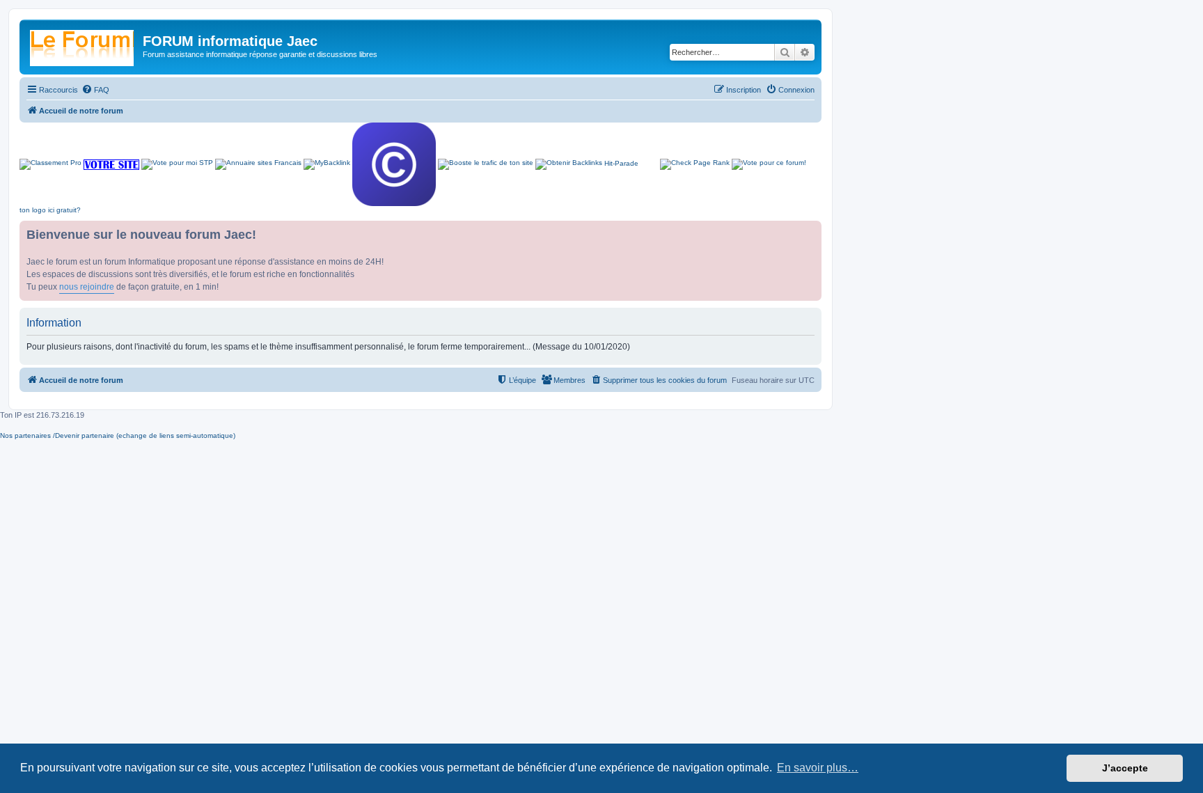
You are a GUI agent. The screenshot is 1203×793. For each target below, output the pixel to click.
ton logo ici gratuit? (50, 210)
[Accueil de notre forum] (83, 45)
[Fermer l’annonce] (810, 232)
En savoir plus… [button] (817, 768)
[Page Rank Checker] (695, 164)
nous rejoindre (86, 287)
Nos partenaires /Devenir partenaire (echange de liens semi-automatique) (117, 435)
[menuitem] (95, 89)
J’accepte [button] (1125, 768)
